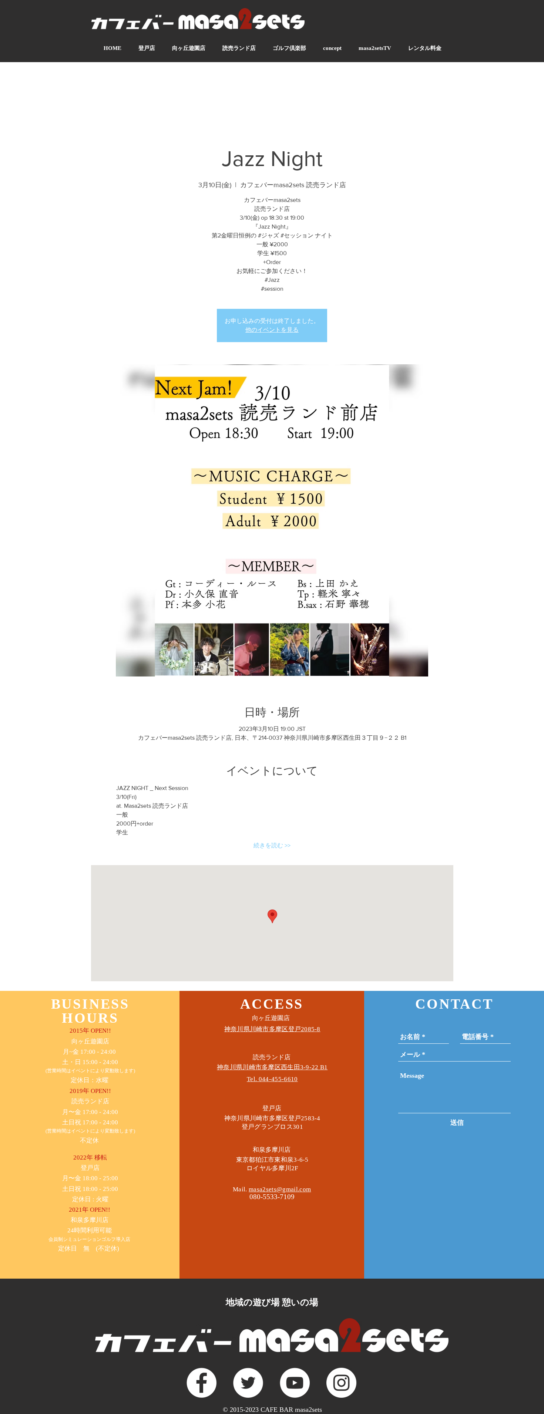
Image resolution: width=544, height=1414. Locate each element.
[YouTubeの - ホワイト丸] (295, 1383)
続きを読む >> (272, 845)
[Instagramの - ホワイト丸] (341, 1383)
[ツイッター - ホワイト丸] (248, 1383)
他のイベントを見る (272, 330)
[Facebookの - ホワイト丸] (201, 1383)
